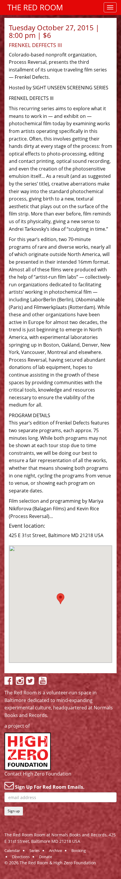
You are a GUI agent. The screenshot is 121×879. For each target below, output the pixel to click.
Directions (21, 856)
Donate (45, 856)
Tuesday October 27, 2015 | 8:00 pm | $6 (54, 31)
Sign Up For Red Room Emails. (49, 787)
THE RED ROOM (35, 7)
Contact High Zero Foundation (37, 774)
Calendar (12, 850)
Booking (78, 850)
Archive (55, 850)
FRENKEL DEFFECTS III (35, 45)
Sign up (14, 810)
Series (34, 850)
